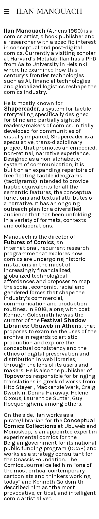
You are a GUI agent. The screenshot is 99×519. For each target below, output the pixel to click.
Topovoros (18, 375)
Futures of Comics (29, 242)
